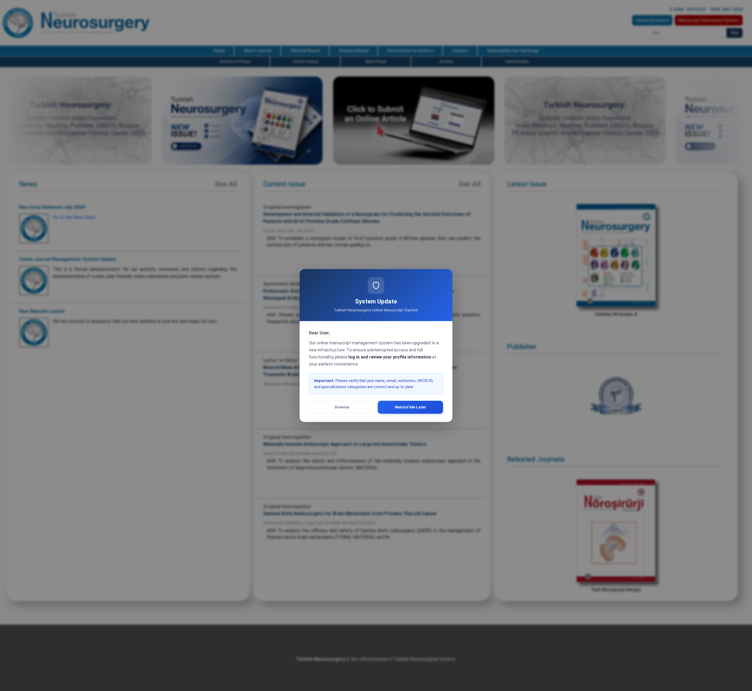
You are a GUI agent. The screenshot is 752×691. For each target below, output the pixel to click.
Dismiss (342, 407)
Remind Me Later (410, 407)
